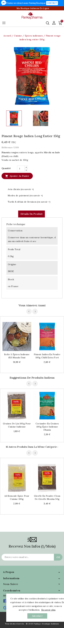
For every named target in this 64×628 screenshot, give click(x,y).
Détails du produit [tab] (32, 213)
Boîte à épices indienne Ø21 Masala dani (17, 356)
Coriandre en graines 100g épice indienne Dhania (47, 426)
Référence (7, 147)
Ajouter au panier (17, 176)
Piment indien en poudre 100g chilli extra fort (47, 356)
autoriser (37, 615)
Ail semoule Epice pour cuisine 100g (16, 497)
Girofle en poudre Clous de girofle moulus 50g (47, 497)
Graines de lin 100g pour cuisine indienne (17, 425)
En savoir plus (48, 609)
